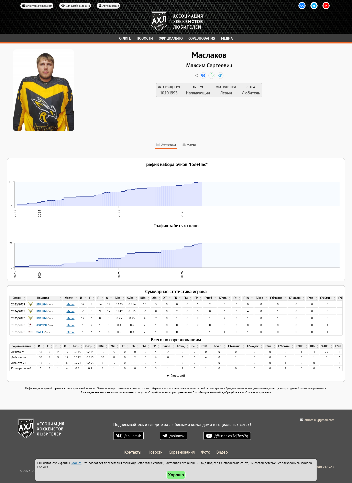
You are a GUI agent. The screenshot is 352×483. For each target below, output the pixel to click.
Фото (205, 452)
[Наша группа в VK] (302, 5)
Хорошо (176, 475)
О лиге (125, 38)
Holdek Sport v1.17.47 (319, 467)
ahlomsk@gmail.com (39, 5)
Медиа (227, 38)
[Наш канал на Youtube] (326, 5)
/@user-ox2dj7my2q (231, 435)
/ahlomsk (177, 435)
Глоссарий (177, 375)
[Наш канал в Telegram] (314, 5)
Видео (222, 452)
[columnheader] (18, 298)
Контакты (132, 452)
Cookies (76, 463)
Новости (145, 38)
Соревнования (201, 38)
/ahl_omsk (132, 435)
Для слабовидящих (78, 5)
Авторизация (110, 5)
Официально (171, 38)
